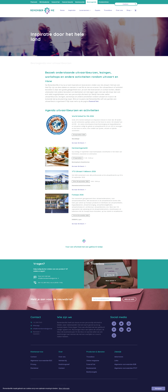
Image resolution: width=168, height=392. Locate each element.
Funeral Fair (56, 2)
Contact (34, 357)
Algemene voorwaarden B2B (125, 364)
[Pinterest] (114, 329)
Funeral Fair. (94, 101)
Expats (97, 10)
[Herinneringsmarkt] (56, 157)
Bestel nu (110, 275)
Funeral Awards (67, 2)
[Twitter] (121, 323)
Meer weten (110, 281)
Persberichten (104, 2)
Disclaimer (34, 368)
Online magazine (92, 360)
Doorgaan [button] (158, 388)
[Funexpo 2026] (56, 209)
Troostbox (108, 10)
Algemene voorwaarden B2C (41, 360)
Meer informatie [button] (64, 388)
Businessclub (79, 2)
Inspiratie (71, 10)
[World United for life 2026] (56, 129)
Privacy (33, 364)
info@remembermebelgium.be (42, 329)
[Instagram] (128, 323)
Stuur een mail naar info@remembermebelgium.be (48, 277)
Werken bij (63, 360)
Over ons (119, 10)
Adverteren (118, 357)
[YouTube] (128, 329)
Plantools (34, 2)
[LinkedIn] (121, 329)
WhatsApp (36, 325)
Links (116, 360)
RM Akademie (44, 2)
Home (62, 10)
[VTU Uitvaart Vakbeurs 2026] (56, 180)
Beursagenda (91, 2)
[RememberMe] (42, 13)
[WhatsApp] (114, 335)
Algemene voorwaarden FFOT (125, 368)
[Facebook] (114, 323)
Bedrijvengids (91, 372)
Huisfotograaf (64, 364)
